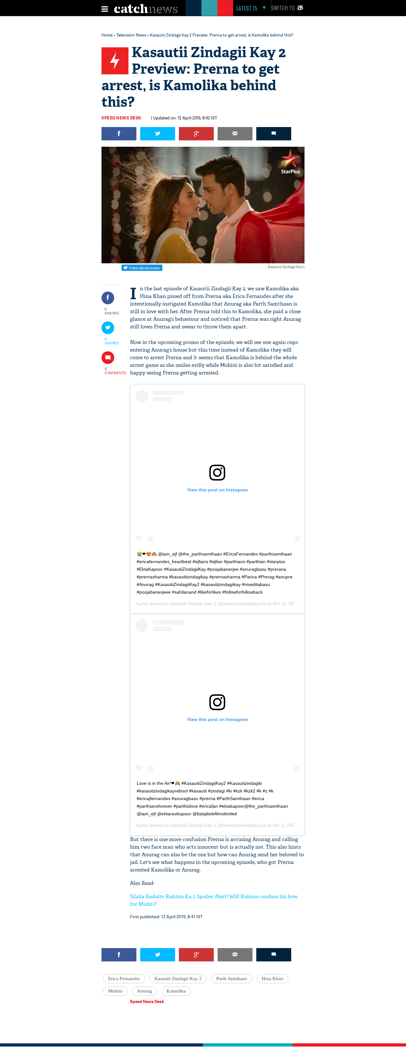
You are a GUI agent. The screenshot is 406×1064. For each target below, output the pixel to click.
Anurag (144, 990)
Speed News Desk (121, 118)
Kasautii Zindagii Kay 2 (193, 603)
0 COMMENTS (112, 371)
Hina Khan (272, 978)
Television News (131, 35)
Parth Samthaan (231, 978)
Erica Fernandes (124, 978)
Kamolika (176, 990)
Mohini (115, 990)
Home (107, 35)
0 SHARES (112, 311)
